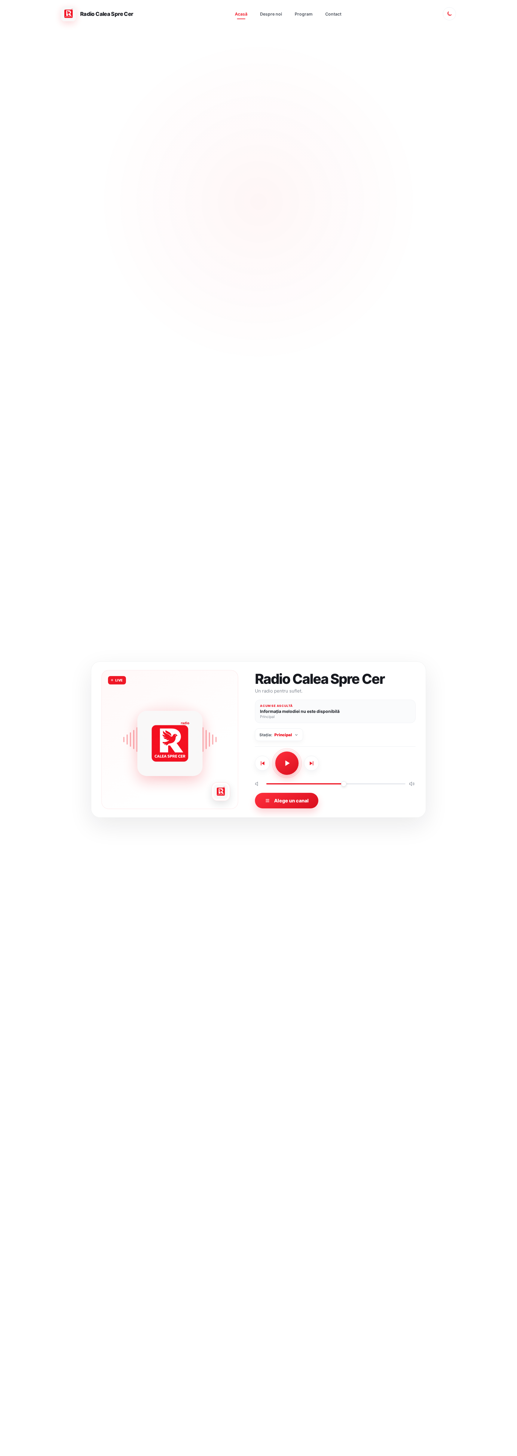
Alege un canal (291, 801)
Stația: (275, 734)
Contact (333, 13)
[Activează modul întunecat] (449, 13)
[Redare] (287, 763)
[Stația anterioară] (262, 763)
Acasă (241, 13)
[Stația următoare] (311, 763)
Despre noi (271, 13)
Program (304, 13)
